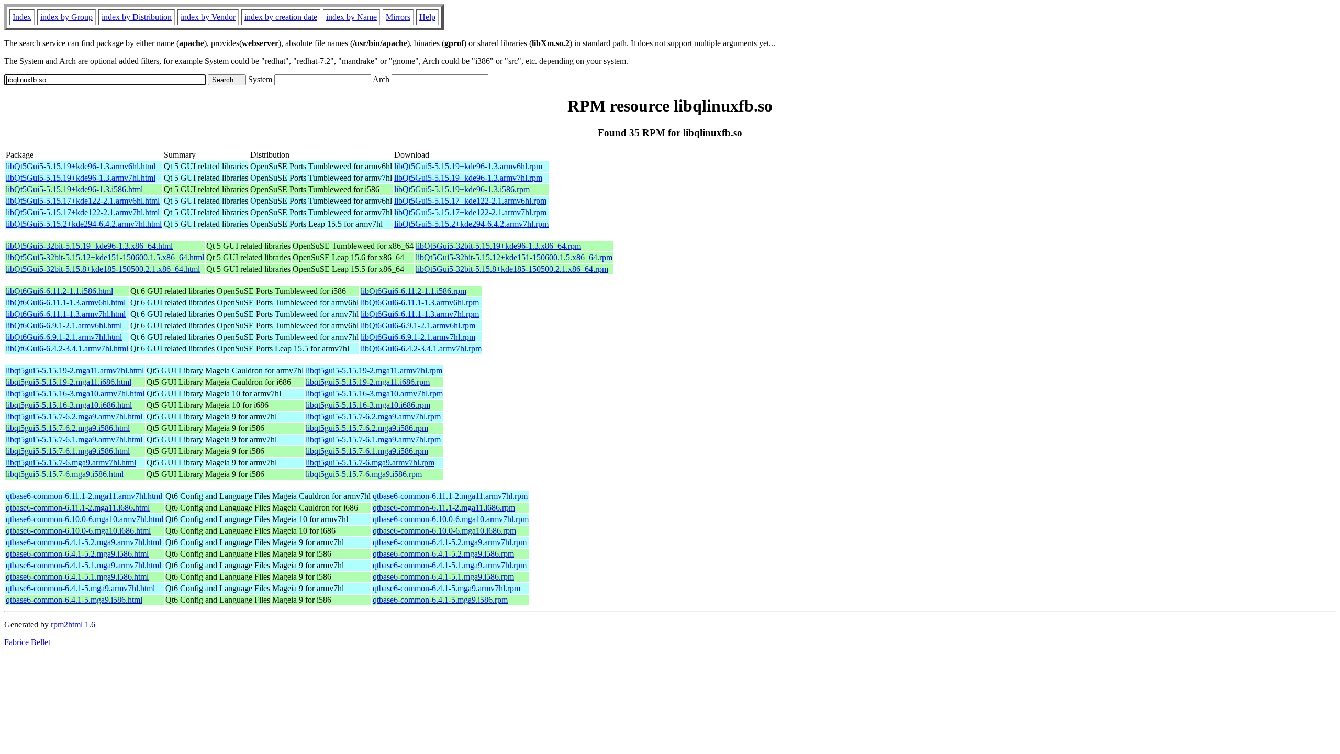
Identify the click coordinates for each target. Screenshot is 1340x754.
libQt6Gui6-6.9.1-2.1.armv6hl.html (64, 325)
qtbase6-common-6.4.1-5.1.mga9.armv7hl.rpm (450, 565)
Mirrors (398, 17)
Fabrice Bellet (27, 642)
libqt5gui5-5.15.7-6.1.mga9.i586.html (68, 451)
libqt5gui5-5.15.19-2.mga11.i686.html (68, 382)
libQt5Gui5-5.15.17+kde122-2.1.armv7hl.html (83, 212)
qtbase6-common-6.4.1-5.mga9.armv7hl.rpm (446, 588)
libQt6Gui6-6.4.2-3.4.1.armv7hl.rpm (421, 348)
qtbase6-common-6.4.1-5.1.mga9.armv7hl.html (83, 565)
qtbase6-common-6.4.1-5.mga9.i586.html (74, 599)
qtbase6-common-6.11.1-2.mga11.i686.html (78, 507)
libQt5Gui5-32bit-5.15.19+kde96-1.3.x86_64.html (89, 245)
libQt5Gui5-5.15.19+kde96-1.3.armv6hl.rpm (468, 166)
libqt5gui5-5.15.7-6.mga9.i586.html (65, 474)
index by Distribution (137, 17)
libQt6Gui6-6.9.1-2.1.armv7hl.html (64, 336)
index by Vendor (208, 17)
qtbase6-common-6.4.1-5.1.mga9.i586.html (77, 576)
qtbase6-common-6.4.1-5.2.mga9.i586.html (77, 553)
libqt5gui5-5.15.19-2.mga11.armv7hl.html (75, 370)
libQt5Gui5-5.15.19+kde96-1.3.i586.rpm (462, 189)
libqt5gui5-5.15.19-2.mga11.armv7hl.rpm (374, 370)
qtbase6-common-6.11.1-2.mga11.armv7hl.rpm (450, 496)
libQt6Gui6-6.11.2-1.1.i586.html (59, 290)
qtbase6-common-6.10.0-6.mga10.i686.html (78, 530)
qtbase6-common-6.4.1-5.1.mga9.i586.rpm (443, 576)
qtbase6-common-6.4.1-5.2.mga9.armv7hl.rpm (450, 542)
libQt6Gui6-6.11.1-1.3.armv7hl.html (66, 313)
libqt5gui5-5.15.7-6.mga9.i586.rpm (364, 474)
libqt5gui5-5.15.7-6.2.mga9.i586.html (68, 428)
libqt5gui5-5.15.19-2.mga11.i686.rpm (368, 382)
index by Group (66, 17)
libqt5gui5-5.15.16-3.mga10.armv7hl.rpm (374, 393)
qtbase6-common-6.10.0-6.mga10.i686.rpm (444, 530)
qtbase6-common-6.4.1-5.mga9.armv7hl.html (80, 588)
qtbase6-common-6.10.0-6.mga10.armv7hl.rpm (451, 519)
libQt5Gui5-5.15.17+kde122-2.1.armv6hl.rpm (470, 200)
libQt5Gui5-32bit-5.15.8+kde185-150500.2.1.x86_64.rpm (512, 268)
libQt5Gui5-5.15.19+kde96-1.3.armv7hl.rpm (468, 177)
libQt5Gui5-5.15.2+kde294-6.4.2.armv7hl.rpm (471, 223)
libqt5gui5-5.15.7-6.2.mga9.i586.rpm (367, 428)
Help (427, 17)
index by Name (351, 17)
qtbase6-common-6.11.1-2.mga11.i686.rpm (444, 507)
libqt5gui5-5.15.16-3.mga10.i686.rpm (368, 405)
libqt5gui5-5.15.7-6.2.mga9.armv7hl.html (74, 416)
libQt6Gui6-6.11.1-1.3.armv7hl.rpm (420, 313)
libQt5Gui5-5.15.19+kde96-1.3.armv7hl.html (80, 177)
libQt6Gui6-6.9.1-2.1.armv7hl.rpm (418, 336)
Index (22, 17)
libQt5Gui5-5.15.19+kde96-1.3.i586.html (74, 189)
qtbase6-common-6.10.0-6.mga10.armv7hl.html (84, 519)
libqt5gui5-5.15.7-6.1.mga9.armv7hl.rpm (373, 439)
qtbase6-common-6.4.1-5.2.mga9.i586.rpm (443, 553)
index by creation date (280, 17)
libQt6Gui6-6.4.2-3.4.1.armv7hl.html (67, 348)
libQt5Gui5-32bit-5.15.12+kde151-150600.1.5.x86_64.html (105, 257)
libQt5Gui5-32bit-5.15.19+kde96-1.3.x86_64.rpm (498, 245)
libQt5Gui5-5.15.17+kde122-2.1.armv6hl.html (83, 200)
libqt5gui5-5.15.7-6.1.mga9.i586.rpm (367, 451)
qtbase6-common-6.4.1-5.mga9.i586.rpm (440, 599)
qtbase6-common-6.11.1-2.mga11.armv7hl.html (84, 496)
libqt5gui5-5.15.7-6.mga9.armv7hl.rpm (370, 462)
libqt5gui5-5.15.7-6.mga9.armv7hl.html (71, 462)
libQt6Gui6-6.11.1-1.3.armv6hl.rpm (420, 302)
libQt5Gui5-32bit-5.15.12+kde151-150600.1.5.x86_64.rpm (514, 257)
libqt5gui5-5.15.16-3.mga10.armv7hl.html (75, 393)
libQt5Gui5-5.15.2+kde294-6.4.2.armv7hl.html (84, 223)
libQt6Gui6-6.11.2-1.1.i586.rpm (413, 290)
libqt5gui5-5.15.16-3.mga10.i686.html (69, 405)
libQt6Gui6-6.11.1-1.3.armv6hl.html (66, 302)
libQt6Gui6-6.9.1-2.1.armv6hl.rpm (418, 325)
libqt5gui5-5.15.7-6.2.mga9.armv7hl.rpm (373, 416)
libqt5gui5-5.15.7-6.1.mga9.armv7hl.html (74, 439)
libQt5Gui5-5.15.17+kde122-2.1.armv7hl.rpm (470, 212)
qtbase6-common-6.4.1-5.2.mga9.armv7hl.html (83, 542)
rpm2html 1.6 (73, 624)
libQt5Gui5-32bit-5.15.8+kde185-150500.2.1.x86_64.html (103, 268)
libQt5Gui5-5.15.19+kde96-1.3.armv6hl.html (80, 166)
